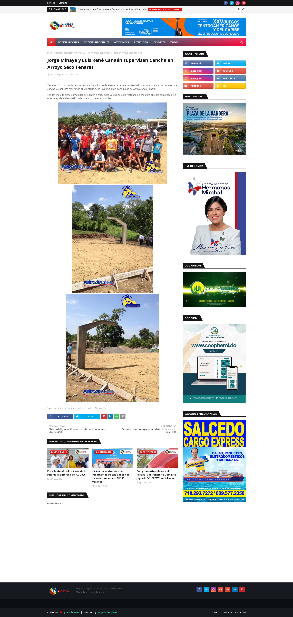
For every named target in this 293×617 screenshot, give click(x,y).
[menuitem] (51, 42)
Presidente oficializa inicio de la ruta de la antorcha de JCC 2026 (66, 472)
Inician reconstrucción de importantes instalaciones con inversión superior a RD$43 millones (111, 476)
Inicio (49, 52)
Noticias (71, 408)
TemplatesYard (73, 612)
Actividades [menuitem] (121, 42)
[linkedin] (235, 589)
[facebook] (226, 3)
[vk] (230, 78)
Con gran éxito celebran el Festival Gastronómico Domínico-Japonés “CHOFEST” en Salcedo (157, 474)
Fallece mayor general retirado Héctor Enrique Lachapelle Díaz (110, 11)
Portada (51, 2)
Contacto (62, 2)
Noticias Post (60, 52)
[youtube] (230, 71)
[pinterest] (243, 3)
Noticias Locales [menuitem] (68, 42)
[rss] (230, 86)
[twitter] (232, 3)
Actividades (60, 408)
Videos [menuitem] (174, 42)
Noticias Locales (85, 408)
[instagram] (238, 3)
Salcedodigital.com (59, 74)
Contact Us (240, 612)
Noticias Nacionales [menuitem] (96, 42)
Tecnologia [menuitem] (141, 42)
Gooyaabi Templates (107, 612)
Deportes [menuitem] (159, 42)
